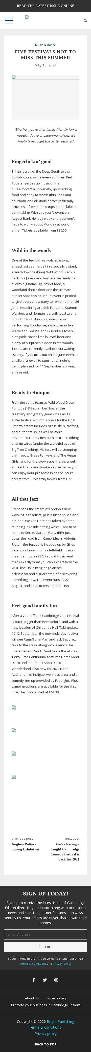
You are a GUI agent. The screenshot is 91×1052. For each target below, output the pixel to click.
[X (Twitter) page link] (45, 980)
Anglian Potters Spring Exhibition (25, 846)
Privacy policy (62, 963)
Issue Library (56, 998)
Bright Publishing (60, 1021)
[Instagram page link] (57, 980)
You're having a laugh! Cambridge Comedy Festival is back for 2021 (65, 851)
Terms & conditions (32, 963)
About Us (32, 998)
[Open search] (85, 20)
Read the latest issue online (45, 6)
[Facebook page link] (34, 980)
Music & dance (45, 45)
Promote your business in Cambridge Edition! (45, 1005)
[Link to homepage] (45, 20)
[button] (9, 20)
